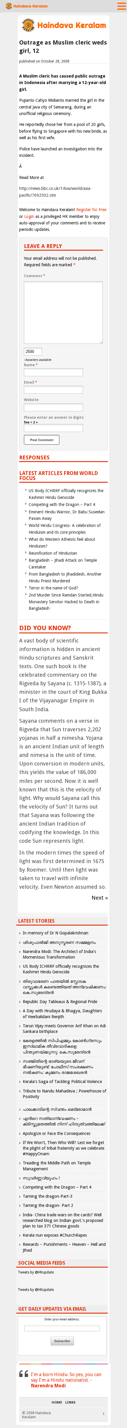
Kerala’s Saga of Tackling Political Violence (62, 1081)
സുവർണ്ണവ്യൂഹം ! (41, 1178)
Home (57, 1403)
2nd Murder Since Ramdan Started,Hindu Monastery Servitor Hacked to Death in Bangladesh (66, 602)
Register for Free (91, 209)
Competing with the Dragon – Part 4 (62, 504)
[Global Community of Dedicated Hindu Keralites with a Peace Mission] (63, 31)
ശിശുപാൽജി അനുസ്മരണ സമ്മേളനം (59, 942)
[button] (121, 6)
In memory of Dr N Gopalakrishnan (55, 933)
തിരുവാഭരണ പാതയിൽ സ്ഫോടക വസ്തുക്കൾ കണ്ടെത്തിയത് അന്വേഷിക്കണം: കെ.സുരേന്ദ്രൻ (64, 987)
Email (30, 382)
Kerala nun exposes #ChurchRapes (55, 1235)
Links (70, 1403)
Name (31, 365)
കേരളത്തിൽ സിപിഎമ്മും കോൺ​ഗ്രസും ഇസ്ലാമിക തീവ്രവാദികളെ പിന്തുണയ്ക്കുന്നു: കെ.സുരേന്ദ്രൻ (62, 1046)
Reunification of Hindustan (53, 553)
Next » (100, 898)
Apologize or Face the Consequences (56, 1133)
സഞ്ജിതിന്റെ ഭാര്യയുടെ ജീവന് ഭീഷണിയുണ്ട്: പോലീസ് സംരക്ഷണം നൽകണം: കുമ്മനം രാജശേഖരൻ (58, 1067)
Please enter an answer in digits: (54, 417)
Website (31, 400)
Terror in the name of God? (53, 588)
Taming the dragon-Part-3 (47, 1196)
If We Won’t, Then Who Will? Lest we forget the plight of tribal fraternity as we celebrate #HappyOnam (63, 1148)
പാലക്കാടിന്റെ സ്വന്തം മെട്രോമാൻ (57, 1109)
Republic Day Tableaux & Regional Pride (60, 1001)
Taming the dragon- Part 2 (48, 1205)
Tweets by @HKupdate (36, 1272)
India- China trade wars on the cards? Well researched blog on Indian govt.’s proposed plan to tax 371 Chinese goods (63, 1220)
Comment (34, 276)
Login (29, 216)
